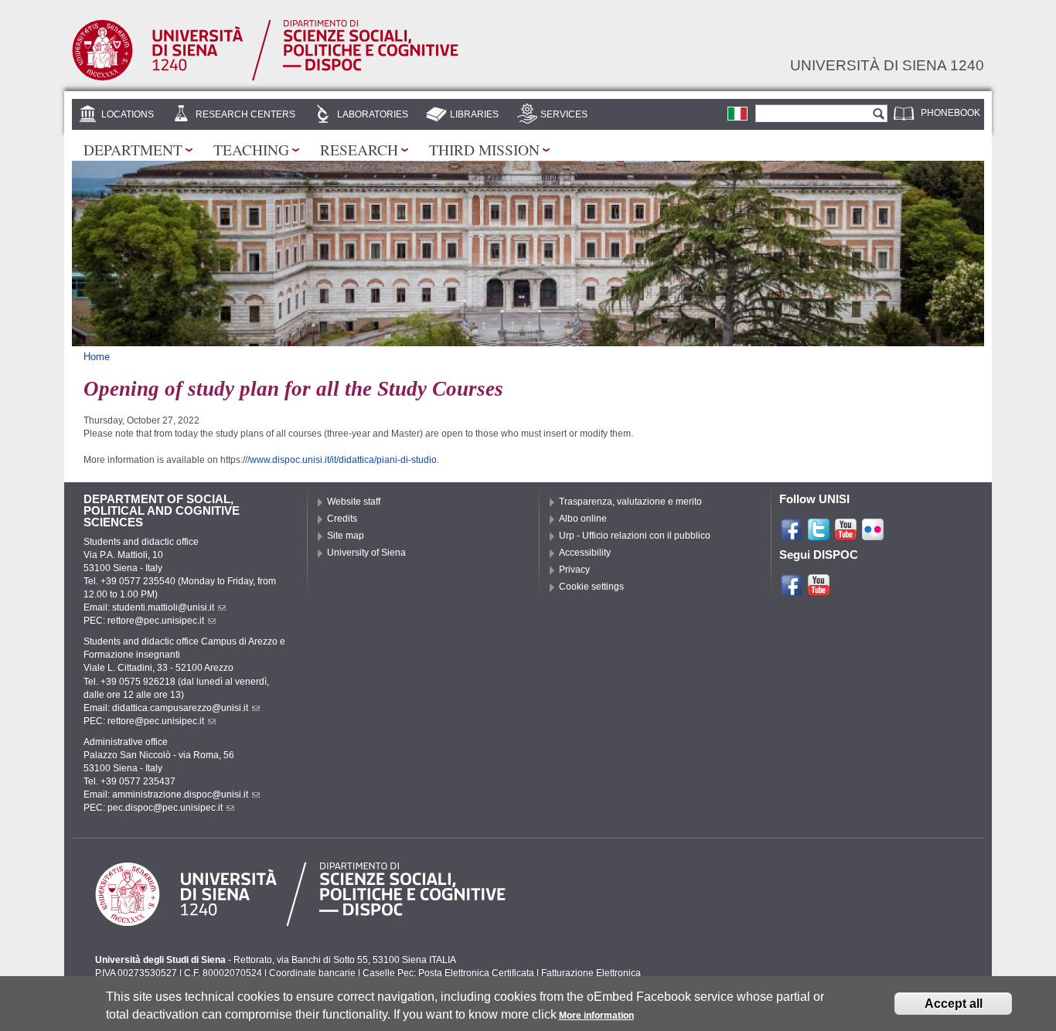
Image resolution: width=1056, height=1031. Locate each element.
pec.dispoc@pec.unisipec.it (165, 807)
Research (359, 149)
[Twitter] (818, 534)
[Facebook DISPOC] (791, 590)
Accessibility (585, 552)
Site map (345, 535)
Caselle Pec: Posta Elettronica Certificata (448, 973)
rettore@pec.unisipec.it (155, 620)
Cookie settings (591, 586)
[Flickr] (872, 534)
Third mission (484, 149)
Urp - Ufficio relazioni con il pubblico (634, 535)
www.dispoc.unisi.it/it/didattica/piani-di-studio (343, 459)
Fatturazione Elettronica (591, 973)
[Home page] (265, 77)
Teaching (251, 149)
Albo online (583, 518)
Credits (342, 518)
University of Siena (366, 552)
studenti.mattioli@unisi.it (163, 607)
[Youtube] (845, 534)
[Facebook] (791, 534)
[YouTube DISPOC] (818, 590)
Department (132, 149)
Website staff (353, 501)
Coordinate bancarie (312, 973)
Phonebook (950, 112)
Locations (127, 114)
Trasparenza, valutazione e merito (630, 501)
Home (96, 356)
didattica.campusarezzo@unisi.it (180, 708)
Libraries (474, 114)
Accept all (954, 1003)
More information (596, 1015)
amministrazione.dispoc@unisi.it (180, 794)
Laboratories (372, 114)
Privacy (574, 569)
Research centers (245, 114)
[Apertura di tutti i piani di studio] (737, 112)
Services (564, 114)
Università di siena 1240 (887, 64)
